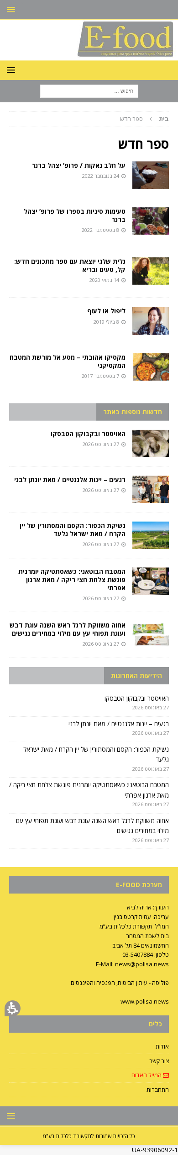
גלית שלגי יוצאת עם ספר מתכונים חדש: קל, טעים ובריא (70, 265)
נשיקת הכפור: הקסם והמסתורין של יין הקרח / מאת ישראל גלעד (73, 529)
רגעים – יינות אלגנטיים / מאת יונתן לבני (70, 479)
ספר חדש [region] (144, 119)
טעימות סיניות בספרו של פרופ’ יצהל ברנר (75, 215)
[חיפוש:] (89, 90)
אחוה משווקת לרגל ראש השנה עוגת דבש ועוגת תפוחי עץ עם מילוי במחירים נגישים (68, 629)
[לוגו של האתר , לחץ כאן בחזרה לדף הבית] (89, 55)
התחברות (158, 1089)
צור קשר (159, 1061)
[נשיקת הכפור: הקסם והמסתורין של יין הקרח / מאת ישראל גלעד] (150, 535)
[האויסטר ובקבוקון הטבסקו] (150, 443)
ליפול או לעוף (106, 310)
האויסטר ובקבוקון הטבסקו (88, 433)
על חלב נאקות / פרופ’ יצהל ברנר (78, 165)
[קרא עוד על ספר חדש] (150, 175)
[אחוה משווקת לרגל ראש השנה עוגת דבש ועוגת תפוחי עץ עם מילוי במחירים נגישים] (150, 634)
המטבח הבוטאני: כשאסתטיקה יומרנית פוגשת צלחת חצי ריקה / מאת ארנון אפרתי (72, 579)
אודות (162, 1046)
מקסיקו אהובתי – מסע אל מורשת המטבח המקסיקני (68, 361)
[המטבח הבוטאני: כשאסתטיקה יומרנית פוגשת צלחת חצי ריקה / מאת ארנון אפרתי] (150, 581)
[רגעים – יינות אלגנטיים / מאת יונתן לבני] (150, 489)
